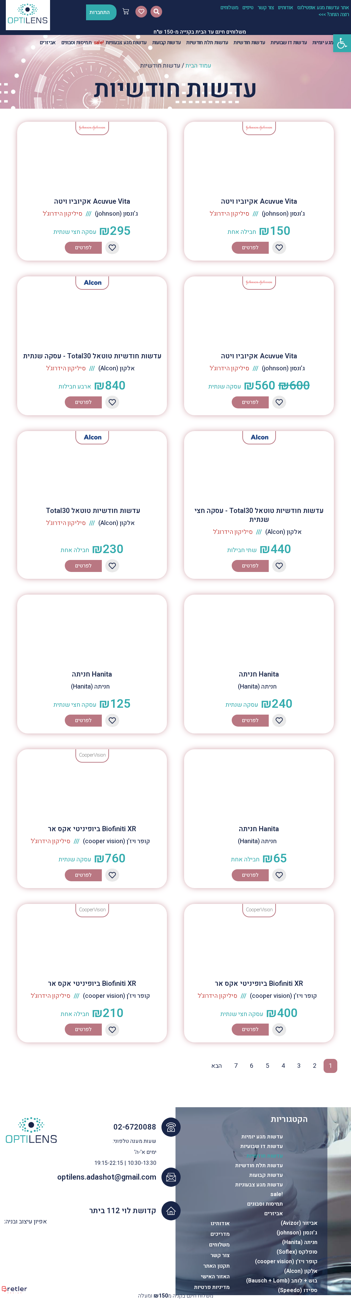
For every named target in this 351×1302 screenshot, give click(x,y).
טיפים (248, 7)
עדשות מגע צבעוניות (259, 1185)
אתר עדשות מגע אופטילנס (323, 7)
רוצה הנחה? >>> (333, 14)
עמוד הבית (198, 65)
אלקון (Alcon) (300, 1271)
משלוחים (229, 7)
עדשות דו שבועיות (261, 1146)
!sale (276, 1194)
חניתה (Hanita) (299, 1242)
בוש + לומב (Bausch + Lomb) (281, 1281)
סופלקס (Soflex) (297, 1252)
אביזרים (273, 1213)
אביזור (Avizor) (299, 1223)
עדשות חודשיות (264, 1156)
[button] (342, 43)
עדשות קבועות (266, 1175)
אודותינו (285, 7)
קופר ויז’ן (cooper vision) (286, 1261)
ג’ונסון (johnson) (297, 1233)
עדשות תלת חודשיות (259, 1165)
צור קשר (265, 7)
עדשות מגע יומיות (262, 1137)
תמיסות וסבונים (265, 1204)
